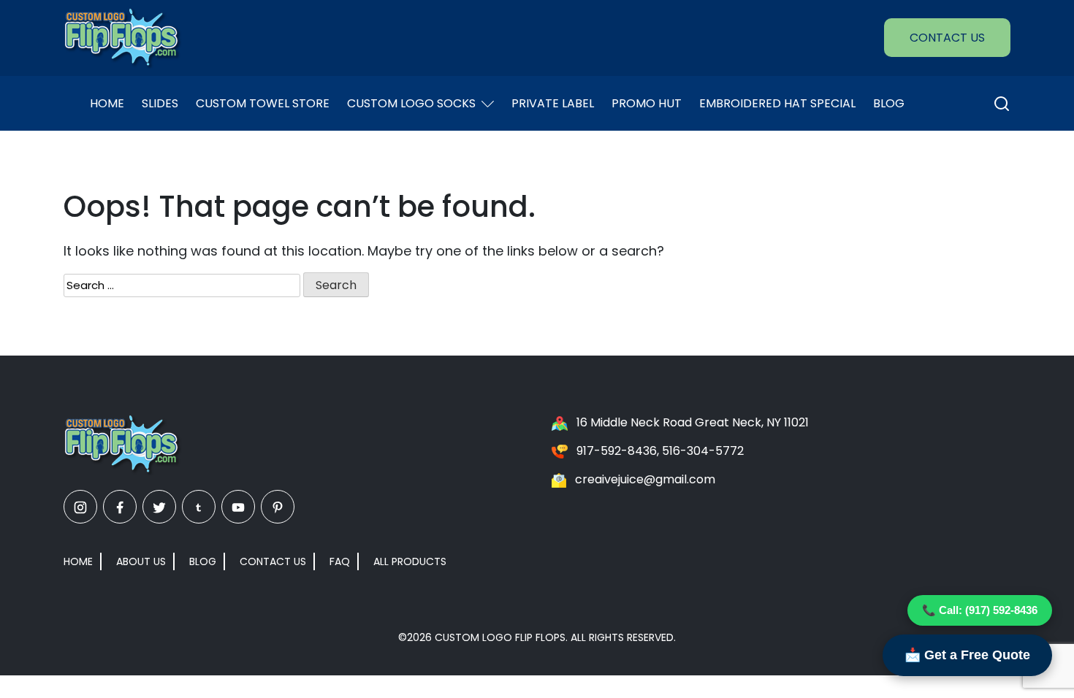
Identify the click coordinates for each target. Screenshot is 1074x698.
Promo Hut (647, 103)
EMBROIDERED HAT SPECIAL (777, 103)
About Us (141, 561)
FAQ (340, 561)
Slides (160, 103)
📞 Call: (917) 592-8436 (979, 610)
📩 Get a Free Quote (967, 655)
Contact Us (947, 37)
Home (107, 103)
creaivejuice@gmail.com (645, 479)
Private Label (552, 103)
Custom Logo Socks (411, 103)
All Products (409, 561)
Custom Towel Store (263, 103)
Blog (888, 103)
